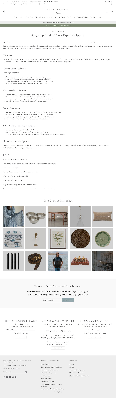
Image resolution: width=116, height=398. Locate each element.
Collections (60, 32)
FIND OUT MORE (58, 348)
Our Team (71, 367)
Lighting (61, 17)
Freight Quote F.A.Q (46, 378)
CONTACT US (20, 337)
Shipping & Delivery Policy (48, 373)
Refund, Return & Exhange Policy (50, 370)
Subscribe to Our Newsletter (50, 1)
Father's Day (29, 17)
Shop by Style (39, 17)
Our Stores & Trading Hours (76, 370)
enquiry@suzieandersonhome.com (25, 330)
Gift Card (5, 1)
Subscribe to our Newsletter (76, 373)
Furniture (70, 17)
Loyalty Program (14, 1)
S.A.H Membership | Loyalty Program (79, 375)
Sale (100, 17)
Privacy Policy (45, 364)
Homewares (51, 17)
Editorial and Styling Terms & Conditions (52, 389)
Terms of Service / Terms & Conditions (51, 367)
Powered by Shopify (58, 392)
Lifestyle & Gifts (82, 17)
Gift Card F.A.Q (45, 375)
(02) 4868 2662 (16, 368)
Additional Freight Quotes (48, 381)
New (21, 17)
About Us (71, 364)
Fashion (93, 17)
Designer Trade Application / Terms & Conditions (51, 385)
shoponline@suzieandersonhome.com (21, 326)
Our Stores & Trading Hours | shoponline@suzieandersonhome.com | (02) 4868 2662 (25, 4)
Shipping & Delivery (35, 1)
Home (16, 17)
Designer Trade (25, 1)
